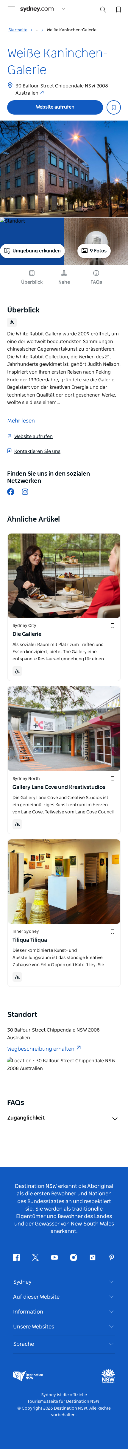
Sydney (22, 1282)
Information (28, 1312)
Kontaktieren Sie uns (37, 451)
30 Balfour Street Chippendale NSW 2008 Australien (61, 89)
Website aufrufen (55, 107)
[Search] (103, 11)
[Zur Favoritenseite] (118, 9)
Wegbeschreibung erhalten (40, 1049)
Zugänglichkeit (26, 1118)
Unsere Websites (33, 1327)
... (38, 30)
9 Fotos (98, 251)
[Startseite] (37, 9)
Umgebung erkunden (37, 251)
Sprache (23, 1344)
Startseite (17, 30)
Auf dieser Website (36, 1297)
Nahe (64, 282)
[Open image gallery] (64, 169)
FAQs (96, 282)
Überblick (32, 282)
